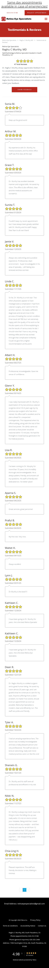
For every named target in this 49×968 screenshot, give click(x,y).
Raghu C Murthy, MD (26, 40)
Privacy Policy (35, 920)
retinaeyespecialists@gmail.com (31, 903)
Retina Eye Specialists (9, 40)
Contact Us (42, 926)
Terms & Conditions (10, 926)
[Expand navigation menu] (46, 19)
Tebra (34, 960)
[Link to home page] (21, 18)
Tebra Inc (24, 920)
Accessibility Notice (28, 926)
